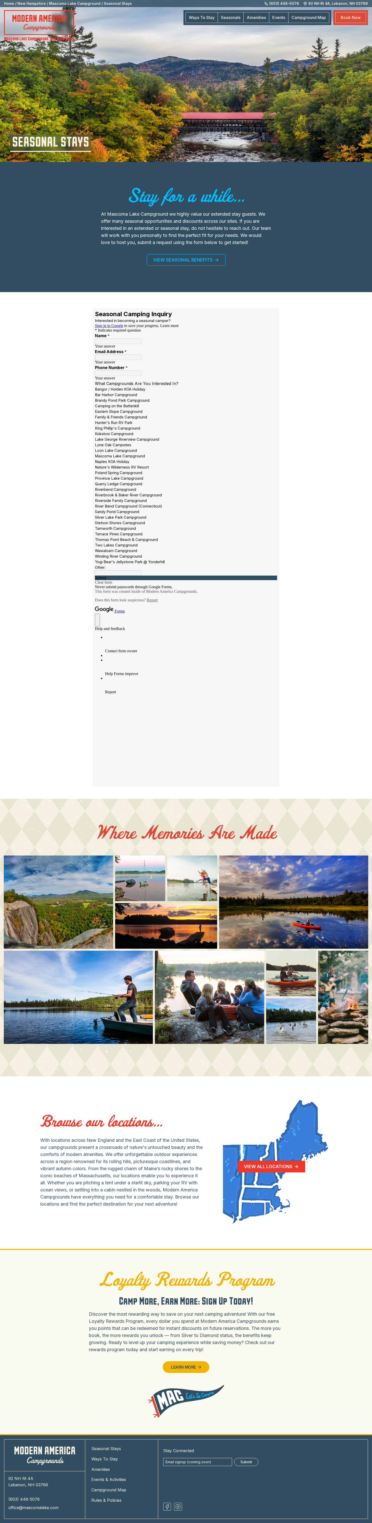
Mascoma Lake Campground (74, 3)
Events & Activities (108, 1479)
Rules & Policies (106, 1500)
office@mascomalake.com (33, 1507)
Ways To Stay (202, 17)
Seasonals (230, 17)
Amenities (256, 17)
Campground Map (108, 1489)
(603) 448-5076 (24, 1499)
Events (278, 17)
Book (351, 17)
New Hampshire (31, 3)
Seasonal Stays (118, 3)
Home (9, 3)
